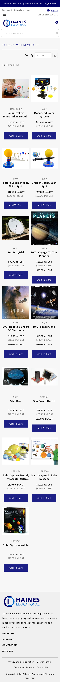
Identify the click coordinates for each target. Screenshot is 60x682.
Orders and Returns (24, 667)
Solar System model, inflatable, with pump (16, 477)
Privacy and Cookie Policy (21, 661)
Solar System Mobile (16, 545)
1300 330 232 (51, 14)
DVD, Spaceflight (44, 326)
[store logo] (14, 23)
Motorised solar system (44, 114)
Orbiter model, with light (44, 184)
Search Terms (44, 661)
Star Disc (16, 401)
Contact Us (42, 667)
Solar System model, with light (16, 184)
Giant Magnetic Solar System (44, 477)
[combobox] (30, 33)
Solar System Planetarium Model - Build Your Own (16, 115)
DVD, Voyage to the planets (44, 254)
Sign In (54, 10)
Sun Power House (44, 401)
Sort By (29, 55)
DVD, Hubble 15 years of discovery (15, 328)
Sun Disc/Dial (16, 252)
